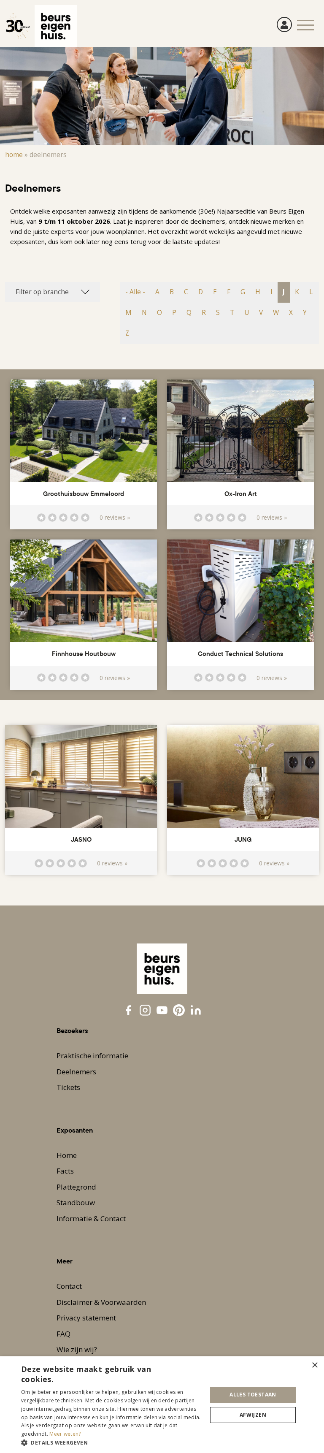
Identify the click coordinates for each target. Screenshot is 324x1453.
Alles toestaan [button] (253, 1394)
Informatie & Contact (91, 1218)
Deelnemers (76, 1071)
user (284, 24)
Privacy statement (86, 1318)
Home (14, 154)
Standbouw (76, 1202)
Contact (69, 1286)
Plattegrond (76, 1187)
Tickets (68, 1087)
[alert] (162, 1404)
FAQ (63, 1334)
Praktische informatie (92, 1055)
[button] (111, 1442)
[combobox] (52, 292)
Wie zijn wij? (77, 1349)
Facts (65, 1171)
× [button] (314, 1365)
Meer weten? (65, 1433)
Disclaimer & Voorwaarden (101, 1302)
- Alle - (135, 291)
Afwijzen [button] (253, 1414)
